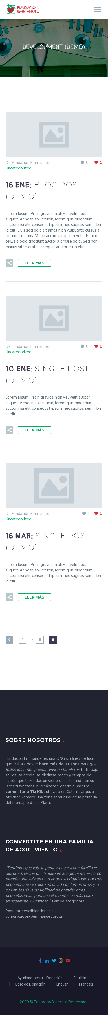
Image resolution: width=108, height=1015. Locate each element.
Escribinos (82, 978)
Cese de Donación (30, 984)
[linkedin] (47, 960)
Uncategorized (18, 167)
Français (86, 984)
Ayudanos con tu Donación (40, 978)
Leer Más (34, 262)
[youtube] (68, 960)
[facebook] (40, 960)
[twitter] (54, 960)
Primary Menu (97, 9)
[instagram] (61, 960)
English (62, 984)
